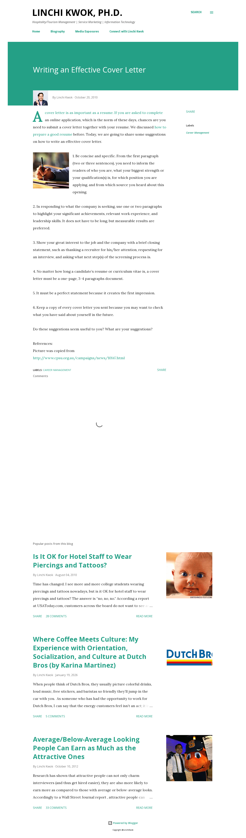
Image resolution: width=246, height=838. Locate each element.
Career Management (197, 132)
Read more (144, 616)
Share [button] (190, 112)
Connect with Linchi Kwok (126, 31)
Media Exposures (87, 31)
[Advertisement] (94, 497)
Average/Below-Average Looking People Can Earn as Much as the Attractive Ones (86, 748)
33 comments (56, 808)
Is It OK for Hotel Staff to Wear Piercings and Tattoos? (82, 560)
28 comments (56, 616)
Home (36, 31)
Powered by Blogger (125, 823)
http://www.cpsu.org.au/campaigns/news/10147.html (79, 358)
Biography (58, 31)
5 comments (55, 716)
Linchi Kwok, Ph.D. (77, 12)
